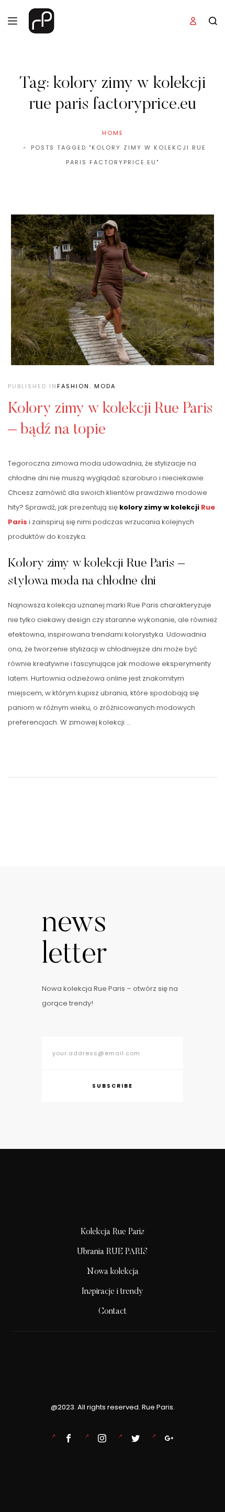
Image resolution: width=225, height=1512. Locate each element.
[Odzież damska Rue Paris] (66, 1438)
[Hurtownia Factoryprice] (133, 1438)
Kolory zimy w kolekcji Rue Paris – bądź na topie (110, 419)
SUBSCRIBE (112, 1086)
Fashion (73, 386)
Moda (105, 386)
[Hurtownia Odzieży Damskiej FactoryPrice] (167, 1438)
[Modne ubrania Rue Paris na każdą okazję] (100, 1438)
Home (112, 133)
